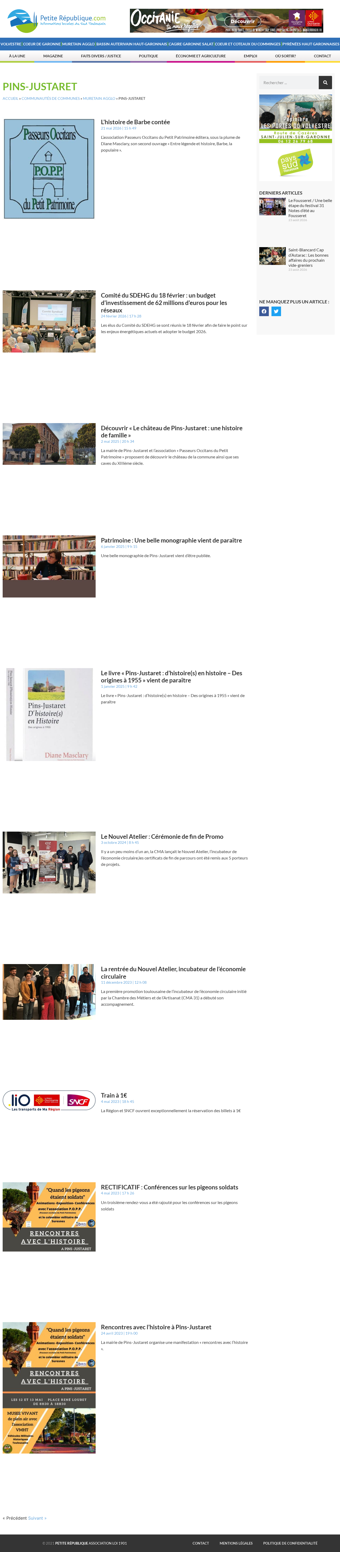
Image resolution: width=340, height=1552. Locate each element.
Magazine (53, 56)
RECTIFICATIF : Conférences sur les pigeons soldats (169, 1187)
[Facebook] (264, 311)
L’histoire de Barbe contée (135, 122)
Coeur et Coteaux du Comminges (247, 44)
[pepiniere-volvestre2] (295, 141)
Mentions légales (236, 1543)
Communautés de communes (51, 98)
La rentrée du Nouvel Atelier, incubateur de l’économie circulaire (173, 972)
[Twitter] (276, 311)
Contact (322, 56)
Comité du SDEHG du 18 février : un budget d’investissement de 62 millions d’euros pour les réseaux (164, 302)
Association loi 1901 (91, 1543)
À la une (17, 56)
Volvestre (11, 44)
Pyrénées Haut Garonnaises (310, 44)
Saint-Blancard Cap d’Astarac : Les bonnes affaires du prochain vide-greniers (308, 257)
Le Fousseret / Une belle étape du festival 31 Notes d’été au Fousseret (310, 208)
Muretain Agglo (78, 44)
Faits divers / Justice (101, 56)
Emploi (250, 56)
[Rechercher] (325, 82)
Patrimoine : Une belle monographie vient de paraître (171, 540)
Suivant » (37, 1518)
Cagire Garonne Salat (191, 44)
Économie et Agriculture (201, 56)
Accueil (10, 98)
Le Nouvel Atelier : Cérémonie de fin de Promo (162, 836)
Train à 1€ (114, 1095)
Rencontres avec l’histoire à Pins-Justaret (156, 1327)
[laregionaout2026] (226, 31)
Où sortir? (285, 56)
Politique (148, 56)
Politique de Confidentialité (290, 1543)
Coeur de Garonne (42, 44)
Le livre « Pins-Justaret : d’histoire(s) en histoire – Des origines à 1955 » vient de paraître (171, 676)
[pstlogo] (295, 179)
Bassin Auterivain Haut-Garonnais (131, 44)
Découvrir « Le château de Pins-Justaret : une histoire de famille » (172, 431)
